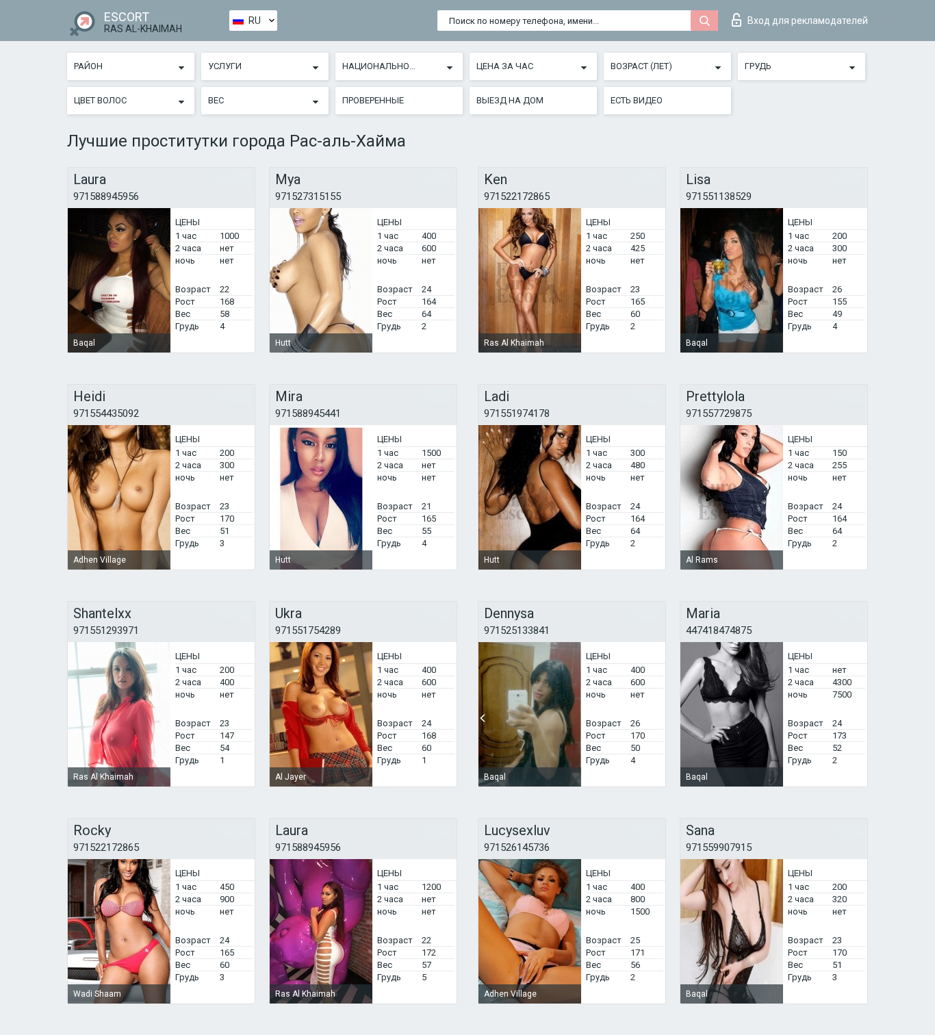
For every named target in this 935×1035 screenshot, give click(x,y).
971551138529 (719, 196)
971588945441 (308, 413)
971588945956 (106, 196)
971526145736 (517, 847)
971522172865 (517, 196)
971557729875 (719, 413)
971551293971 (106, 630)
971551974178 (517, 413)
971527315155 (308, 196)
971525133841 (517, 630)
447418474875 (719, 630)
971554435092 (106, 413)
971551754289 (308, 630)
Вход (807, 20)
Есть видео (637, 100)
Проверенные (373, 100)
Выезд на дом (509, 100)
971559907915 (719, 847)
